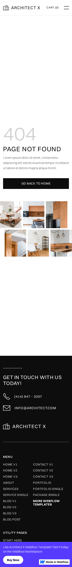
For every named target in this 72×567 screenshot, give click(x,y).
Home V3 (10, 476)
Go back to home (36, 183)
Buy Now (13, 560)
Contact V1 (43, 464)
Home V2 (10, 470)
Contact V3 (43, 476)
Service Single (15, 495)
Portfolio (42, 483)
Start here (12, 540)
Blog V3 (10, 513)
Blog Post (12, 519)
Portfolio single (48, 489)
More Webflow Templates (46, 502)
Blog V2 (10, 507)
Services (10, 489)
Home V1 (10, 464)
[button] (52, 7)
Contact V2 (43, 470)
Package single (46, 495)
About (8, 483)
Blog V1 (10, 501)
